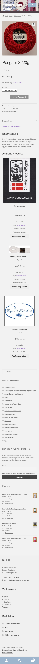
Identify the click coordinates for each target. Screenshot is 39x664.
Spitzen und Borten (11, 428)
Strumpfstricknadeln (11, 434)
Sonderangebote (10, 424)
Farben (4, 87)
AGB (6, 627)
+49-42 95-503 (13, 577)
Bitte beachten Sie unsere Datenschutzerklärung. (19, 473)
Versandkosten (17, 83)
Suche (19, 660)
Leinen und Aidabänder (12, 411)
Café (6, 397)
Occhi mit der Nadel (11, 417)
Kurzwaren (8, 407)
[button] (33, 24)
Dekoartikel (8, 401)
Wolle (6, 441)
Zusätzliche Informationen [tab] (11, 127)
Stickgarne (17, 16)
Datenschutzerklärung (12, 623)
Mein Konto (6, 660)
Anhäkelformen (9, 387)
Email (4, 466)
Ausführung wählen (19, 236)
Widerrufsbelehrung (12, 635)
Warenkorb (30, 658)
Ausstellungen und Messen (13, 394)
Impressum (9, 631)
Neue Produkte (9, 414)
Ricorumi (7, 421)
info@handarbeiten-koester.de (18, 580)
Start (6, 16)
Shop (10, 16)
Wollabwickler (9, 438)
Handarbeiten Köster (12, 6)
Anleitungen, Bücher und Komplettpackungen (20, 391)
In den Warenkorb (19, 97)
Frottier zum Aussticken (12, 404)
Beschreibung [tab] (7, 121)
